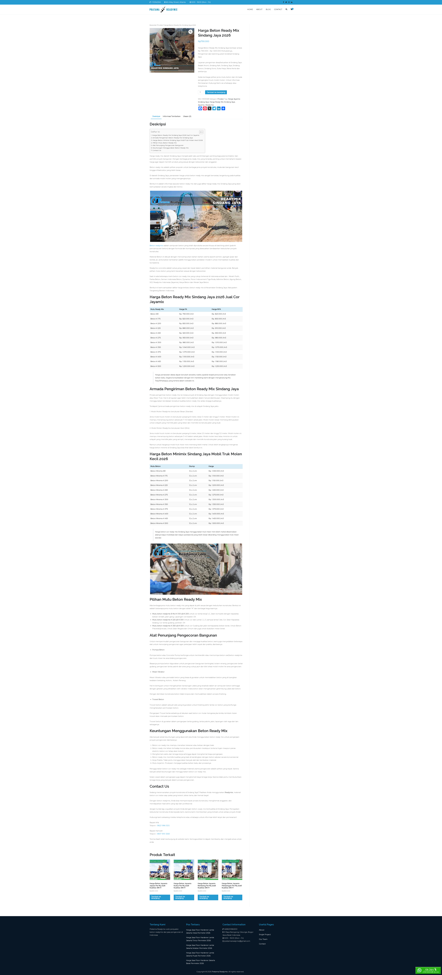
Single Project (265, 934)
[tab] (156, 116)
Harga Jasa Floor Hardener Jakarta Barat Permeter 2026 (200, 961)
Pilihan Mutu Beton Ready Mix (165, 143)
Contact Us (156, 150)
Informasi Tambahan (171, 116)
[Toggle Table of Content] (200, 132)
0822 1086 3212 (163, 826)
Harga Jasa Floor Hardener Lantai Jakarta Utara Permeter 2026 (200, 931)
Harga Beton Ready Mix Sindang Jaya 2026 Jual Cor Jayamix (175, 135)
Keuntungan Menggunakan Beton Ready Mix (171, 148)
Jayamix (201, 105)
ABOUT (259, 9)
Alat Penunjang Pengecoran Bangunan (168, 145)
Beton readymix (156, 246)
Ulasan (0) (187, 116)
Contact (262, 944)
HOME (250, 9)
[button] (190, 32)
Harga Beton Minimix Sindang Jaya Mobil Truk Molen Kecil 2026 (178, 140)
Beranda (153, 25)
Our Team (263, 939)
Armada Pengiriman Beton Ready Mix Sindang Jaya (173, 138)
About (261, 930)
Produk (160, 25)
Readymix (209, 105)
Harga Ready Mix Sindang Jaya (222, 102)
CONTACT (278, 9)
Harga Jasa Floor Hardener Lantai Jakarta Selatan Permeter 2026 (200, 946)
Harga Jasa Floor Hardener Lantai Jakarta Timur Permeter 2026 (200, 939)
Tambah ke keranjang (216, 92)
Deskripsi (156, 116)
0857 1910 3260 (163, 834)
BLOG (268, 9)
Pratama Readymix (220, 972)
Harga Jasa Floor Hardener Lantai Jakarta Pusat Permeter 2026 (200, 954)
